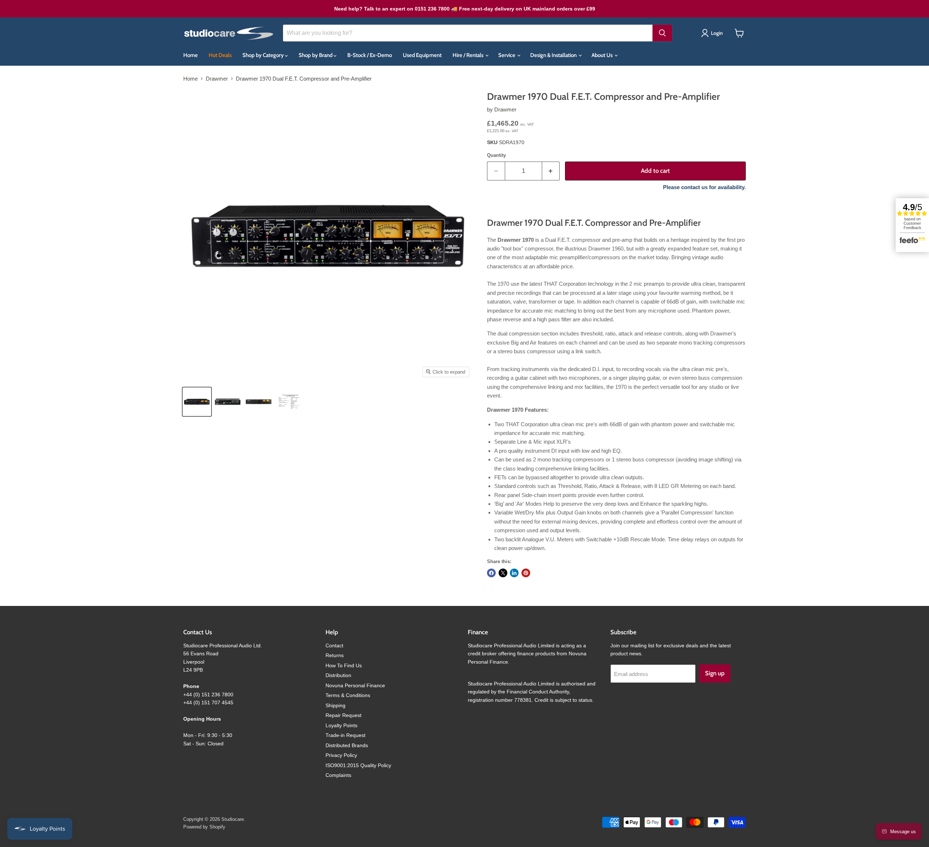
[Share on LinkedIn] (514, 573)
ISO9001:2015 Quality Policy (358, 765)
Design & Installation (554, 55)
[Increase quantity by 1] (551, 171)
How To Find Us (344, 665)
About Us (603, 55)
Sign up (715, 673)
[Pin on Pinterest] (525, 573)
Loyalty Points (341, 725)
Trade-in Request (345, 735)
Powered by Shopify (204, 827)
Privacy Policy (341, 755)
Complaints (338, 775)
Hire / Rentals (468, 55)
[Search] (662, 33)
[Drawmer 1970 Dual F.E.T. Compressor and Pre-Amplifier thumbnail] (197, 401)
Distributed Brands (347, 745)
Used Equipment (422, 55)
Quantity (496, 155)
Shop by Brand (316, 55)
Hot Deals (220, 55)
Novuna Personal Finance (355, 685)
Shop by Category (263, 55)
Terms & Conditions (348, 695)
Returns (335, 655)
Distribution (338, 675)
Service (507, 55)
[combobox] (467, 33)
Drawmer (217, 79)
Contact (334, 645)
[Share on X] (503, 573)
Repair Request (343, 715)
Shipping (335, 705)
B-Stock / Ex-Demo (369, 55)
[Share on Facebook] (491, 573)
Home (190, 55)
